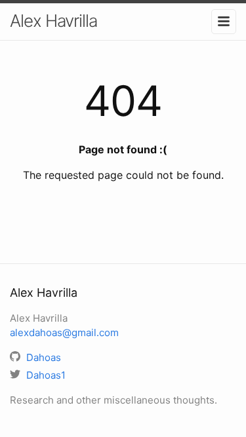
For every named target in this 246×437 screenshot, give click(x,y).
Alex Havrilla (53, 20)
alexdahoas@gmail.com (64, 332)
